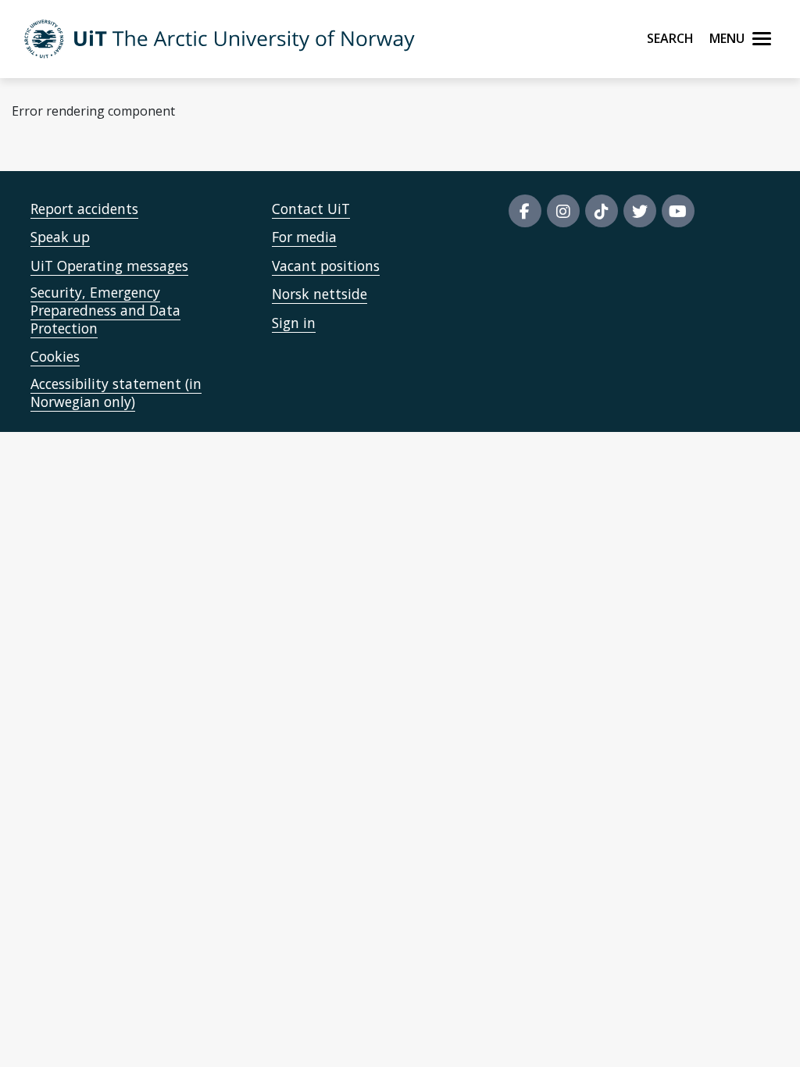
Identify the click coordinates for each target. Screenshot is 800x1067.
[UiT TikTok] (601, 210)
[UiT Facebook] (525, 210)
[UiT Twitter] (639, 210)
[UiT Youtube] (678, 210)
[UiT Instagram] (563, 210)
